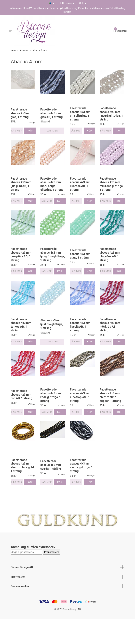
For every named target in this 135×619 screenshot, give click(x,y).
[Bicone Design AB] (63, 31)
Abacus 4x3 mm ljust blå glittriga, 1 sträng (51, 324)
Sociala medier (20, 586)
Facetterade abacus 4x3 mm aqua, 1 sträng (80, 254)
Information (18, 576)
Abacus (24, 50)
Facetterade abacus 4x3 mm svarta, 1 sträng (50, 464)
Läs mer (16, 130)
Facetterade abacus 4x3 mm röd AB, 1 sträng (21, 394)
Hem (13, 50)
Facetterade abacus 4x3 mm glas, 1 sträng (21, 113)
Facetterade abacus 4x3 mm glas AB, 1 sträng (51, 113)
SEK (81, 3)
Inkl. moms (66, 3)
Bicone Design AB (22, 567)
